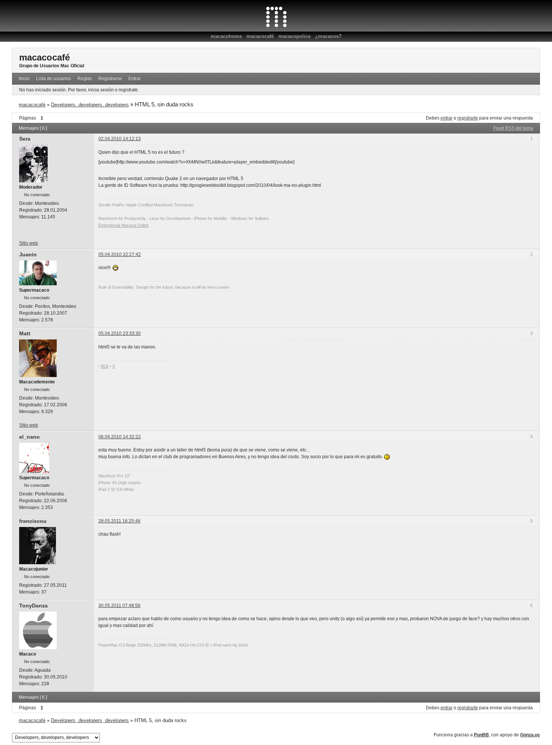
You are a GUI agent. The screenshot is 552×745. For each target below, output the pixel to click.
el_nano (29, 437)
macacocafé (260, 36)
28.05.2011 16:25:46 (119, 521)
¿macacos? (328, 36)
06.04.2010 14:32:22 (119, 436)
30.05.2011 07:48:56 (119, 605)
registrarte (467, 118)
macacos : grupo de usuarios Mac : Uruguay (276, 17)
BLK (105, 366)
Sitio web (28, 243)
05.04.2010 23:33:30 (119, 333)
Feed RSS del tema (513, 128)
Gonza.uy (530, 734)
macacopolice (294, 36)
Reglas (84, 78)
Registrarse (110, 78)
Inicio (24, 78)
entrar (446, 118)
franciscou (33, 521)
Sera (24, 139)
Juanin (28, 254)
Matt (24, 333)
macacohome (226, 36)
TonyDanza (33, 606)
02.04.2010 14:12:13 (119, 138)
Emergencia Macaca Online (123, 225)
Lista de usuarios (53, 78)
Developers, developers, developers (90, 105)
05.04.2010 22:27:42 (119, 254)
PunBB (481, 734)
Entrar (134, 78)
